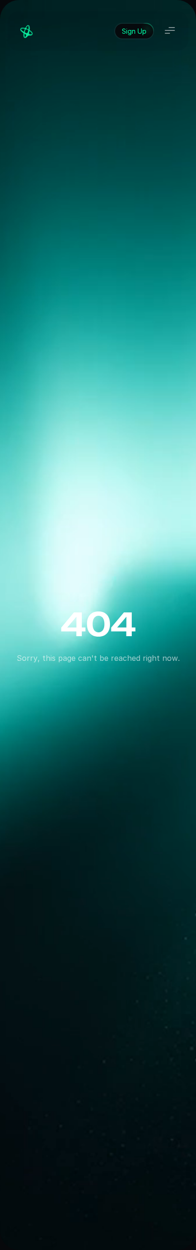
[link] (134, 31)
